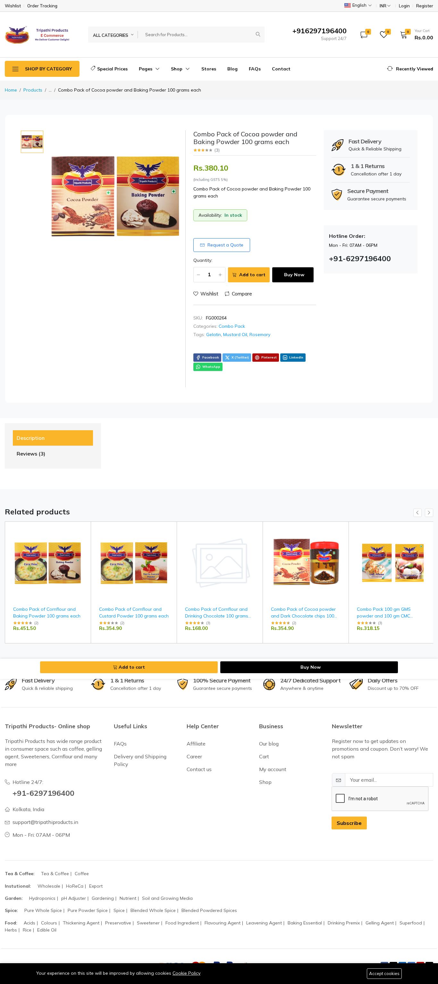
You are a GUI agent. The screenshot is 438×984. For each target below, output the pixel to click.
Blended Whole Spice (153, 910)
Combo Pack (232, 326)
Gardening (103, 898)
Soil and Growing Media (167, 898)
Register (424, 6)
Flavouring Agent (222, 923)
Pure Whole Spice (43, 910)
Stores (208, 69)
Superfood (411, 923)
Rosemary (259, 334)
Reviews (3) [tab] (31, 453)
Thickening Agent (81, 923)
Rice (27, 930)
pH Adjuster (73, 898)
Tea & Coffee (55, 873)
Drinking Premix (344, 923)
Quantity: (202, 260)
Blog (232, 69)
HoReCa (74, 886)
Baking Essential (305, 923)
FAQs (255, 69)
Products (32, 90)
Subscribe (349, 823)
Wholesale (49, 886)
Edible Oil (46, 930)
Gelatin (213, 334)
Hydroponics (42, 898)
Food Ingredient (182, 923)
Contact (281, 69)
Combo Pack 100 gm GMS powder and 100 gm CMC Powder (384, 615)
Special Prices (112, 69)
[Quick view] (83, 530)
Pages (146, 69)
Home (11, 90)
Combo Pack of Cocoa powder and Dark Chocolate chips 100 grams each (303, 615)
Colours (49, 923)
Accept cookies (384, 973)
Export (96, 886)
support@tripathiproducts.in (45, 822)
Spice (119, 910)
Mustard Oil (235, 334)
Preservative (118, 923)
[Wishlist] (83, 538)
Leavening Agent (264, 923)
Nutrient (128, 898)
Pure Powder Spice (88, 910)
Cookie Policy (186, 973)
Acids (29, 923)
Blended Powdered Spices (209, 910)
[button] (414, 34)
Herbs (11, 930)
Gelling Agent (380, 923)
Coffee (82, 873)
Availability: (210, 215)
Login (404, 6)
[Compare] (83, 546)
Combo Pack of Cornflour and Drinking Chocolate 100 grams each (216, 615)
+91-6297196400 (43, 793)
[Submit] (258, 35)
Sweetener (148, 923)
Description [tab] (31, 438)
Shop (177, 69)
